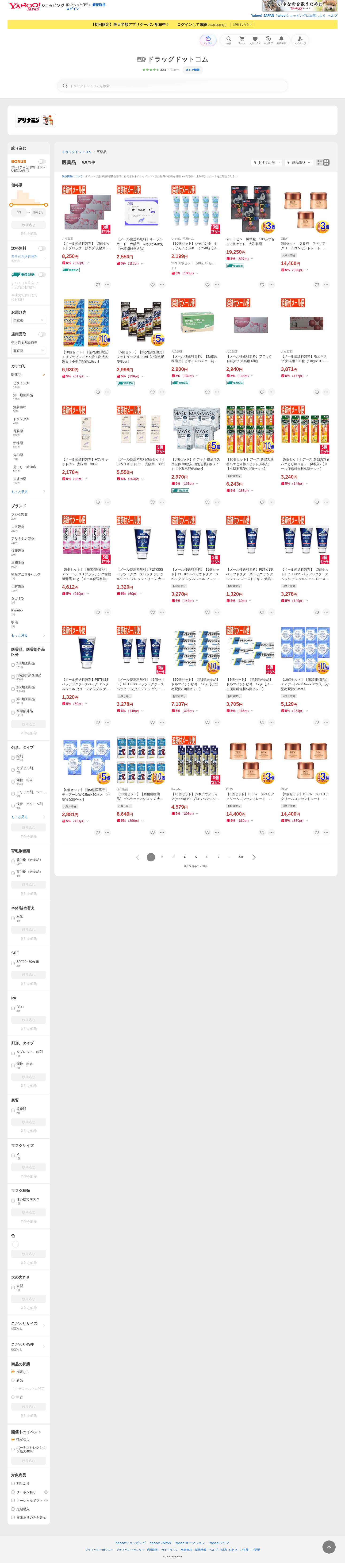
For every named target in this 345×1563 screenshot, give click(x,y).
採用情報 (200, 1549)
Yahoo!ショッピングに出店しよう (301, 15)
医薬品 (69, 162)
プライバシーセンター (130, 1549)
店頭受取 (18, 334)
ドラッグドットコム (77, 152)
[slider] (11, 205)
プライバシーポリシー (99, 1549)
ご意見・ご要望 (250, 1549)
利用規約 (152, 1549)
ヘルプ (332, 15)
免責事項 (186, 1549)
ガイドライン (169, 1549)
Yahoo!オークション (190, 1543)
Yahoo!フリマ (219, 1543)
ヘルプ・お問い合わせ (223, 1549)
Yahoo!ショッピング (131, 1543)
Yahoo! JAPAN (262, 15)
